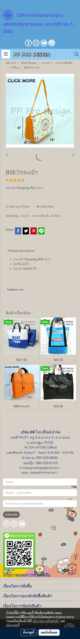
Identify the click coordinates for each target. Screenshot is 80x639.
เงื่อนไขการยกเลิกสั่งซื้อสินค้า (27, 596)
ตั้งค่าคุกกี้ (28, 632)
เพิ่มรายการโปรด (19, 206)
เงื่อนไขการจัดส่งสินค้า (22, 606)
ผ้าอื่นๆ (56, 215)
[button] (75, 54)
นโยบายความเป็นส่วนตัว (45, 621)
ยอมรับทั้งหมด (49, 632)
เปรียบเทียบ (46, 206)
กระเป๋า (25, 215)
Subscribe (11, 514)
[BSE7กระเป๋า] (40, 111)
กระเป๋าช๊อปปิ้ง (41, 215)
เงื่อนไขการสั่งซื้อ (17, 586)
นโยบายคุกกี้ (13, 625)
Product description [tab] (21, 251)
